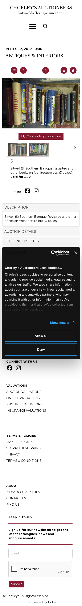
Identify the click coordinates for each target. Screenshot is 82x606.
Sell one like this (21, 241)
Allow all (41, 336)
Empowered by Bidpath (42, 602)
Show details (59, 322)
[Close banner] (75, 253)
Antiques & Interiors (34, 55)
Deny (41, 349)
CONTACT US (16, 498)
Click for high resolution (43, 136)
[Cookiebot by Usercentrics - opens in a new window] (52, 253)
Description (16, 207)
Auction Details (20, 232)
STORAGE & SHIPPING (23, 448)
